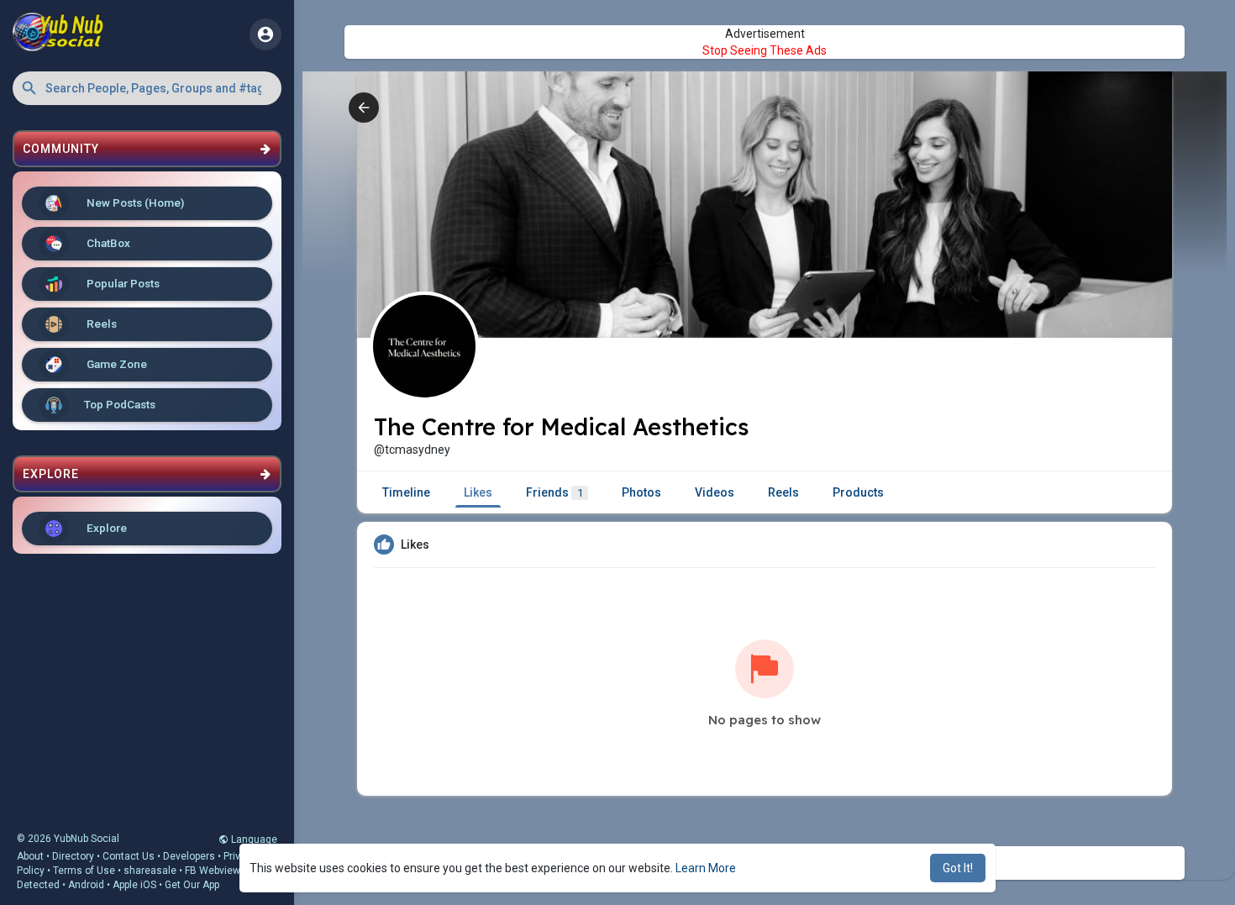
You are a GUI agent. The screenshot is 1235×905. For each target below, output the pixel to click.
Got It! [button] (958, 868)
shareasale (150, 870)
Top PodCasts (119, 404)
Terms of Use (84, 870)
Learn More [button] (705, 868)
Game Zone (115, 364)
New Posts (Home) (134, 202)
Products (858, 492)
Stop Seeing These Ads (764, 50)
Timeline (406, 492)
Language (253, 839)
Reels (100, 323)
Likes (478, 492)
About (30, 856)
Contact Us (128, 856)
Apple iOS (134, 885)
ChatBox (107, 243)
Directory (73, 856)
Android (86, 885)
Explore (105, 527)
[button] (147, 88)
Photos (641, 492)
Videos (714, 492)
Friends (554, 492)
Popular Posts (122, 283)
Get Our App (192, 885)
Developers (189, 856)
